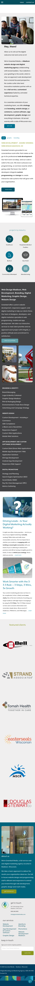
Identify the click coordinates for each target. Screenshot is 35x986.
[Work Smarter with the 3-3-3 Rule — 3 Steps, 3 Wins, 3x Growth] (17, 568)
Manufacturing (25, 274)
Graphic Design (8, 935)
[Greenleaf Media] (18, 8)
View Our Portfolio (9, 340)
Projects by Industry (17, 230)
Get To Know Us (9, 891)
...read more (17, 555)
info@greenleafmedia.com (18, 914)
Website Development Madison (23, 933)
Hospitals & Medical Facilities (25, 246)
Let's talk (9, 126)
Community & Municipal (9, 274)
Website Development (8, 925)
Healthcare (9, 245)
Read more (8, 189)
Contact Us (3, 973)
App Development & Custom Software (9, 930)
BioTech (9, 261)
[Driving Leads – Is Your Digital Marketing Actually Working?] (17, 507)
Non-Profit (25, 261)
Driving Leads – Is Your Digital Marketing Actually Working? (17, 524)
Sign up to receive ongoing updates (11, 945)
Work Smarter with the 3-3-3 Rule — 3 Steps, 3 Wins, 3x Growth (17, 585)
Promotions (22, 929)
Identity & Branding (22, 925)
